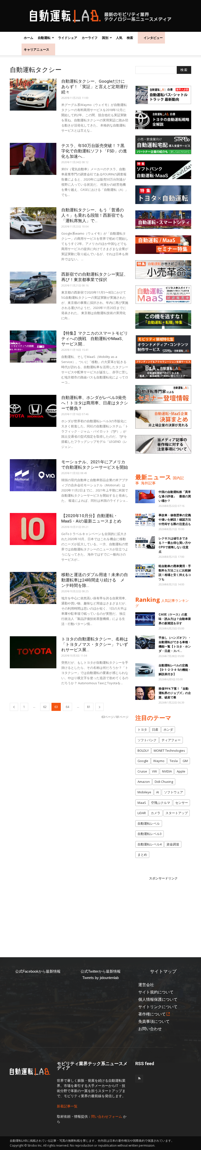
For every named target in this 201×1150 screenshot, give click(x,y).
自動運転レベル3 (150, 833)
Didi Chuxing (164, 781)
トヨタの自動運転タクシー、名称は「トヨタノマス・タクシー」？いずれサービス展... (94, 644)
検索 (130, 37)
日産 (155, 729)
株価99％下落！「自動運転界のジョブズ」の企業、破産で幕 (175, 693)
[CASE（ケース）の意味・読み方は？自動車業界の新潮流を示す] (145, 619)
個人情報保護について (157, 999)
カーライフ (90, 37)
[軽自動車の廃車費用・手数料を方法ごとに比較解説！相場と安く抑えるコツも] (145, 570)
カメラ (155, 813)
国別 (105, 37)
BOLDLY (143, 750)
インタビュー (153, 37)
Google (143, 761)
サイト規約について (156, 992)
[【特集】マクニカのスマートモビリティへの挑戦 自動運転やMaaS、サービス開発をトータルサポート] (33, 346)
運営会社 (146, 985)
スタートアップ (176, 813)
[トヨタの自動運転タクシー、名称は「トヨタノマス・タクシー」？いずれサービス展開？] (33, 652)
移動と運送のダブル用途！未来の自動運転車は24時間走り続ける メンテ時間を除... (94, 580)
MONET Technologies (169, 750)
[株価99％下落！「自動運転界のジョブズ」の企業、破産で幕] (145, 693)
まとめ (142, 854)
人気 (119, 37)
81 (88, 707)
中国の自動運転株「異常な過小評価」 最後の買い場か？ (175, 496)
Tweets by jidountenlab (100, 978)
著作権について (152, 1014)
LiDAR (142, 813)
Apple (181, 771)
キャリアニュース (36, 49)
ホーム (28, 37)
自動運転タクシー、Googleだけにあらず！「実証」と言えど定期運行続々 (94, 86)
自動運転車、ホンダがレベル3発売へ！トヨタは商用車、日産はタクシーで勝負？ (94, 403)
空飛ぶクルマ (160, 802)
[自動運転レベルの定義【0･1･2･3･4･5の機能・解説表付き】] (145, 670)
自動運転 (44, 37)
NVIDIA (167, 771)
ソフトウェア (173, 792)
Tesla (174, 761)
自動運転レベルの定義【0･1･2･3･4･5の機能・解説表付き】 (175, 670)
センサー (181, 802)
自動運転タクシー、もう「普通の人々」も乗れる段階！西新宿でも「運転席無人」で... (92, 215)
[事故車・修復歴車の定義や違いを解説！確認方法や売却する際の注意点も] (145, 519)
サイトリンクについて (157, 1007)
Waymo (158, 761)
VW (154, 771)
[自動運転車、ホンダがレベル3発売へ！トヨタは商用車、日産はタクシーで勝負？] (33, 411)
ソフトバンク (147, 740)
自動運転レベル (149, 823)
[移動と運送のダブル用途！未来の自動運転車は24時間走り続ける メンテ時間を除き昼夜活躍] (33, 588)
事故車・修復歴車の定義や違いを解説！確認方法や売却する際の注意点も (175, 519)
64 (67, 707)
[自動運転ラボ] (100, 16)
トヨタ (142, 729)
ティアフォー (171, 740)
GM (185, 761)
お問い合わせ (150, 1029)
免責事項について (154, 1021)
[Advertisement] (168, 911)
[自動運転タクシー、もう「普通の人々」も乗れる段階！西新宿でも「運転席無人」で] (33, 223)
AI (157, 792)
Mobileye (144, 792)
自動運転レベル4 (150, 844)
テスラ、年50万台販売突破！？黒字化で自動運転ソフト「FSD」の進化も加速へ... (94, 151)
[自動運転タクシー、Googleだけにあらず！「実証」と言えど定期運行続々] (33, 95)
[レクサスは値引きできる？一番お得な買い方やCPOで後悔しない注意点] (145, 543)
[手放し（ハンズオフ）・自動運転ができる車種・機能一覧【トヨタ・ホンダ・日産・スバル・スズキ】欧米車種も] (145, 642)
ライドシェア (67, 37)
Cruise (142, 771)
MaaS (142, 802)
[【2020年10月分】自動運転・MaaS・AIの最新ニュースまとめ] (33, 529)
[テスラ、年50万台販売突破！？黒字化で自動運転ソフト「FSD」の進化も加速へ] (33, 159)
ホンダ (168, 729)
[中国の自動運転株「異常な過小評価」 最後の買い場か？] (145, 496)
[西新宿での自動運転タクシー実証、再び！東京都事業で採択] (33, 288)
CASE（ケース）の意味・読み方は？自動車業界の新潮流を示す (175, 619)
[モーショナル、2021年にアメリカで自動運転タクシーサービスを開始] (33, 475)
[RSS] (139, 1078)
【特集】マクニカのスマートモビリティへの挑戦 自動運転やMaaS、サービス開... (94, 338)
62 (45, 707)
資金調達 (172, 844)
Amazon (144, 781)
